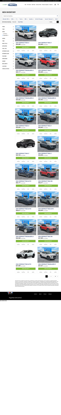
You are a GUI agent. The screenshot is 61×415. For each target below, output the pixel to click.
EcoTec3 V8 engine (39, 19)
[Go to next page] (57, 276)
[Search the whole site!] (58, 4)
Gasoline (31, 19)
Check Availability (25, 47)
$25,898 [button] (43, 155)
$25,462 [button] (20, 99)
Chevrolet (14, 21)
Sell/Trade (33, 4)
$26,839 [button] (43, 210)
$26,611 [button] (43, 183)
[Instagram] (11, 292)
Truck (21, 19)
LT (17, 19)
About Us (51, 4)
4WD (26, 19)
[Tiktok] (10, 292)
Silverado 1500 (6, 19)
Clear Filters (20, 21)
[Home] (4, 4)
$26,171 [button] (20, 183)
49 (55, 276)
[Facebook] (8, 292)
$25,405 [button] (43, 72)
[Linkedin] (12, 292)
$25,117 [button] (20, 72)
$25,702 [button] (20, 155)
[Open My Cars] (55, 5)
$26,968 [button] (20, 238)
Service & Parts (38, 4)
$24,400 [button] (20, 44)
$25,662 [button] (43, 127)
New (25, 4)
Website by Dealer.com (10, 293)
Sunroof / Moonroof (49, 19)
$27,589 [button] (43, 238)
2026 (12, 19)
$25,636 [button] (20, 127)
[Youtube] (9, 292)
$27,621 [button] (43, 266)
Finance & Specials (45, 4)
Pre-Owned (29, 4)
